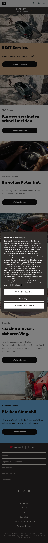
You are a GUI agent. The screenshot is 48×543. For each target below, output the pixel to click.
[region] (24, 271)
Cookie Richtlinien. (15, 285)
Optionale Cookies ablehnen (24, 305)
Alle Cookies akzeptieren (24, 292)
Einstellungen (24, 299)
